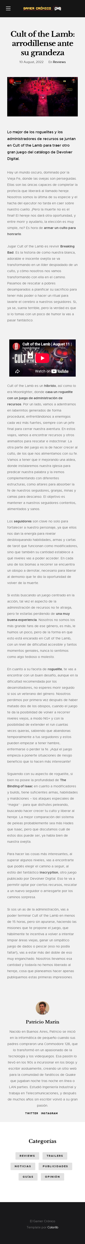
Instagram (49, 1113)
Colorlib (52, 1227)
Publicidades (55, 1166)
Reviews (59, 62)
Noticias (23, 1166)
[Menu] (8, 8)
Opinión (52, 1176)
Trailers (55, 1156)
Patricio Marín (42, 1022)
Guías (28, 1176)
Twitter (31, 1113)
